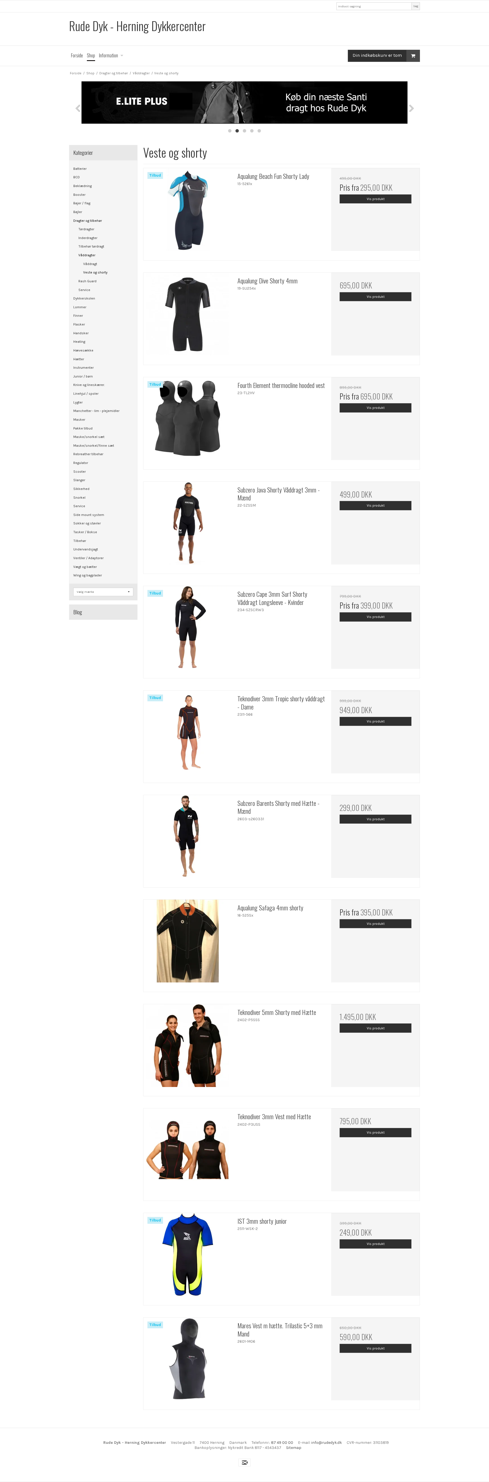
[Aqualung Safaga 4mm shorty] (187, 944)
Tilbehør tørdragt (91, 246)
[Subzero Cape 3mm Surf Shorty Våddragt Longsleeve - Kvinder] (187, 630)
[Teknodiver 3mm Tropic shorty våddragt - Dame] (187, 735)
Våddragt (90, 264)
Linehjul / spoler (85, 394)
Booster (79, 195)
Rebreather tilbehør (88, 454)
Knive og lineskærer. (89, 385)
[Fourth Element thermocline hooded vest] (187, 421)
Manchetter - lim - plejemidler (96, 411)
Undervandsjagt (85, 549)
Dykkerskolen (84, 298)
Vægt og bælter (85, 567)
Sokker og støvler (87, 523)
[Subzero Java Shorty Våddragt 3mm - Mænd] (187, 526)
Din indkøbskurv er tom (377, 55)
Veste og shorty (95, 272)
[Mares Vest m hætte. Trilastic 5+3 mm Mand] (187, 1362)
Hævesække (83, 350)
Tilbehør (79, 541)
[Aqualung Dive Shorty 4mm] (187, 317)
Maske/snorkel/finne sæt (93, 446)
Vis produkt (376, 199)
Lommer (79, 307)
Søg (415, 6)
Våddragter (86, 255)
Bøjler (77, 212)
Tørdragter (86, 229)
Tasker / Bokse (85, 532)
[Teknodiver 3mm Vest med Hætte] (187, 1152)
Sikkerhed (81, 489)
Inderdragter (87, 238)
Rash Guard (87, 281)
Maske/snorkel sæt (88, 437)
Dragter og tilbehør (87, 221)
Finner (78, 316)
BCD (76, 177)
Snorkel (79, 498)
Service (84, 290)
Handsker (81, 333)
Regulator (80, 463)
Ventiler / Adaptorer (88, 558)
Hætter (78, 359)
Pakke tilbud (83, 428)
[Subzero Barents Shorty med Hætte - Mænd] (187, 839)
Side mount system (88, 515)
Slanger (79, 480)
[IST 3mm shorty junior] (187, 1257)
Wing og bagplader (87, 575)
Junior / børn (83, 376)
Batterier (80, 169)
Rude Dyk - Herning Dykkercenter (137, 25)
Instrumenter (83, 368)
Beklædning (82, 186)
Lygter (78, 402)
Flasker (79, 324)
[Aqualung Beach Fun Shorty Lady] (187, 212)
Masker (79, 420)
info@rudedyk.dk (326, 1442)
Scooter (79, 472)
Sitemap (293, 1447)
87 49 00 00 (282, 1442)
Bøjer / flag (81, 203)
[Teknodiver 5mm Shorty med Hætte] (187, 1048)
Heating (79, 342)
